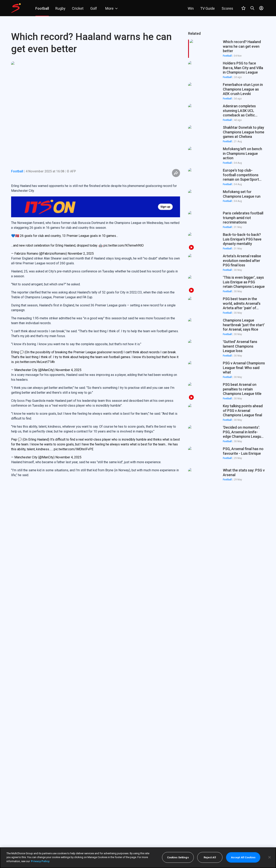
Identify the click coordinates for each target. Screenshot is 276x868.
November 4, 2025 (68, 349)
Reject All (210, 857)
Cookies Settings (178, 857)
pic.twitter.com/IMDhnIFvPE (73, 428)
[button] (226, 70)
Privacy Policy (40, 861)
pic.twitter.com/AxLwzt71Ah (35, 341)
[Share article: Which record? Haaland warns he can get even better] (176, 173)
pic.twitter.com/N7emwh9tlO (123, 225)
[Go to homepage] (16, 8)
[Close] (269, 857)
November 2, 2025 (81, 233)
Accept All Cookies (243, 857)
